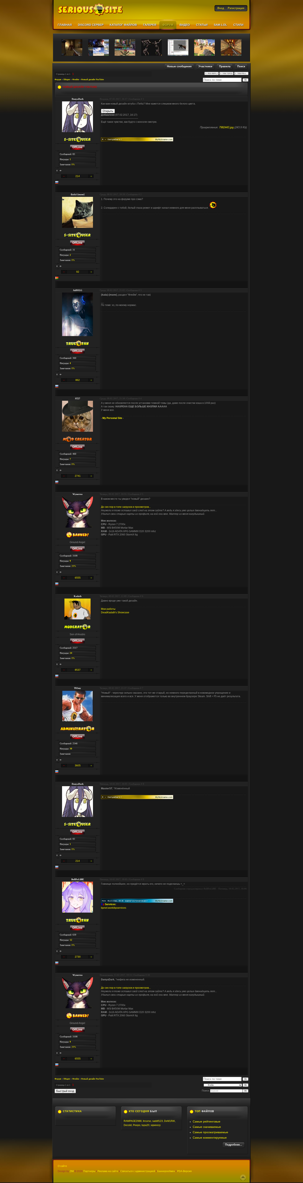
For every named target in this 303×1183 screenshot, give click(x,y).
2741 (78, 475)
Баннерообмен (166, 1171)
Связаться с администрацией (137, 1171)
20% (74, 566)
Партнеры (89, 1171)
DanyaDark (77, 99)
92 (77, 271)
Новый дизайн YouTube (92, 79)
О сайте (62, 1166)
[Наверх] (243, 1177)
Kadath (77, 596)
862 (77, 380)
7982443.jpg (226, 127)
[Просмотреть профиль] (57, 170)
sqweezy (156, 1125)
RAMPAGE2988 (133, 1121)
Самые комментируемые (210, 1137)
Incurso (147, 1121)
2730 (78, 956)
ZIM (72, 1171)
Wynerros (77, 494)
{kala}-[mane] (78, 194)
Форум (58, 79)
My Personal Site (112, 418)
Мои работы (108, 609)
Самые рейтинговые (206, 1121)
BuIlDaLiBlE (77, 879)
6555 (78, 577)
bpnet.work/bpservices (113, 907)
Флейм (75, 79)
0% (73, 164)
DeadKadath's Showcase (115, 612)
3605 (78, 765)
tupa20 (145, 1125)
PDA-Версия (184, 1171)
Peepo (136, 1125)
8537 (78, 669)
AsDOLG (77, 290)
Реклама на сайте (107, 1171)
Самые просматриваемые (210, 1132)
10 (148, 975)
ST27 (77, 398)
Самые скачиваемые (207, 1126)
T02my (77, 688)
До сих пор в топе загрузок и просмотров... (126, 506)
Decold (128, 1125)
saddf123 (157, 1121)
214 (77, 176)
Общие (66, 79)
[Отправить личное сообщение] (60, 170)
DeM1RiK (169, 1121)
